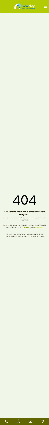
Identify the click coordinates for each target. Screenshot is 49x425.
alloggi (26, 227)
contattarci (38, 227)
